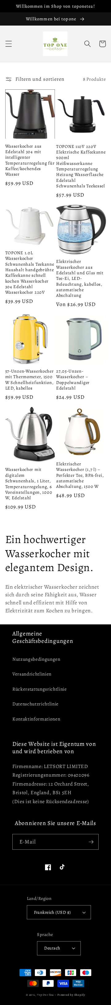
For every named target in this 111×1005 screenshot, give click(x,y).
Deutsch (52, 948)
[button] (8, 43)
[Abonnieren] (91, 842)
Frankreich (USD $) (52, 912)
